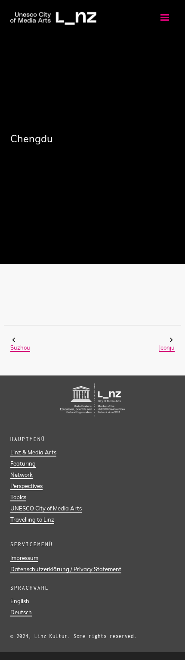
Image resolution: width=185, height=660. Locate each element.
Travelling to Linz (32, 519)
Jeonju (167, 347)
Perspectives (26, 485)
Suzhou (20, 347)
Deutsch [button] (21, 612)
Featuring (23, 463)
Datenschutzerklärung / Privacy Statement (65, 569)
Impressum (24, 557)
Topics (18, 497)
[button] (165, 17)
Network (21, 474)
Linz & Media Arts (33, 452)
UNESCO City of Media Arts (46, 508)
